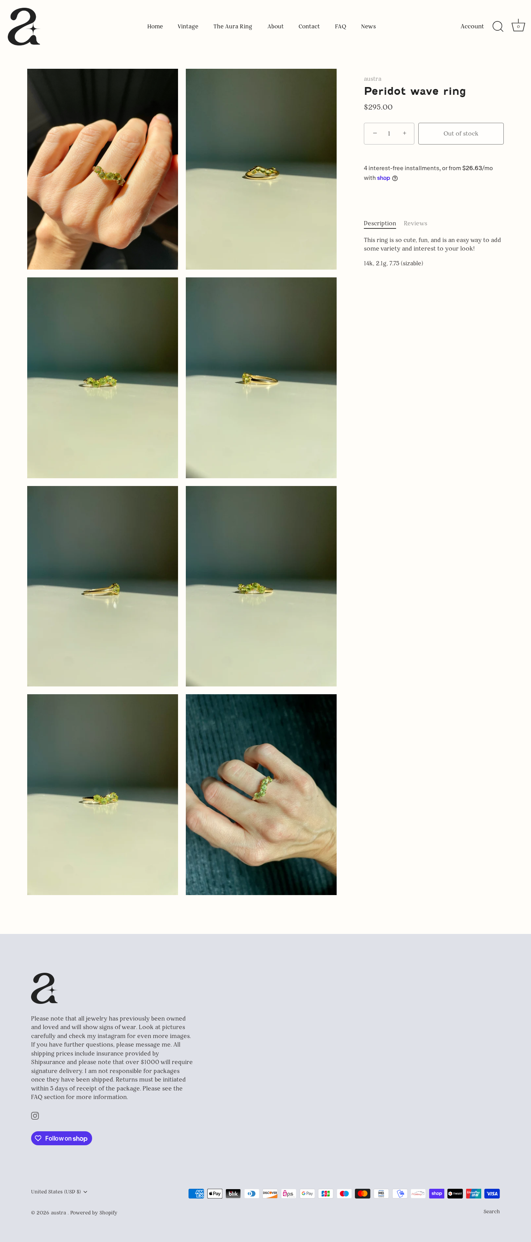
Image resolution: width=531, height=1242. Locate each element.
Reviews (415, 223)
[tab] (384, 223)
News (368, 26)
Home (155, 26)
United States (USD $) (56, 1192)
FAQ (340, 26)
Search (492, 1211)
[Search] (498, 26)
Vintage (188, 26)
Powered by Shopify (93, 1212)
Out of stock (461, 133)
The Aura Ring (232, 26)
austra (372, 78)
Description (380, 223)
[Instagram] (35, 1115)
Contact (309, 26)
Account (472, 26)
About (275, 26)
